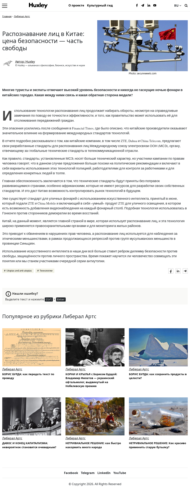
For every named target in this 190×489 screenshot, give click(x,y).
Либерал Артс (22, 16)
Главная (7, 16)
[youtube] (155, 5)
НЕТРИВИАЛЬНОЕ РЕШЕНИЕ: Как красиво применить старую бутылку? (157, 445)
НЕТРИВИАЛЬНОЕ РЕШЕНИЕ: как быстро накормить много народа (93, 445)
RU (176, 6)
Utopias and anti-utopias (19, 270)
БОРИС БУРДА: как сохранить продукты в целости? (158, 376)
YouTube (119, 473)
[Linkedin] (149, 5)
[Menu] (4, 5)
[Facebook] (137, 5)
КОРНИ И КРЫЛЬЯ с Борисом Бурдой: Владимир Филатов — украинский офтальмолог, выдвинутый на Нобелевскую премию (91, 380)
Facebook (71, 473)
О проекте (76, 5)
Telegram (88, 473)
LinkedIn (104, 473)
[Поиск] (186, 5)
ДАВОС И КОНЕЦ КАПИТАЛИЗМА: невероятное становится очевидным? (29, 445)
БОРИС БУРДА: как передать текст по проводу (28, 376)
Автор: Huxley (25, 62)
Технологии (46, 270)
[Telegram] (143, 5)
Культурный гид (100, 5)
